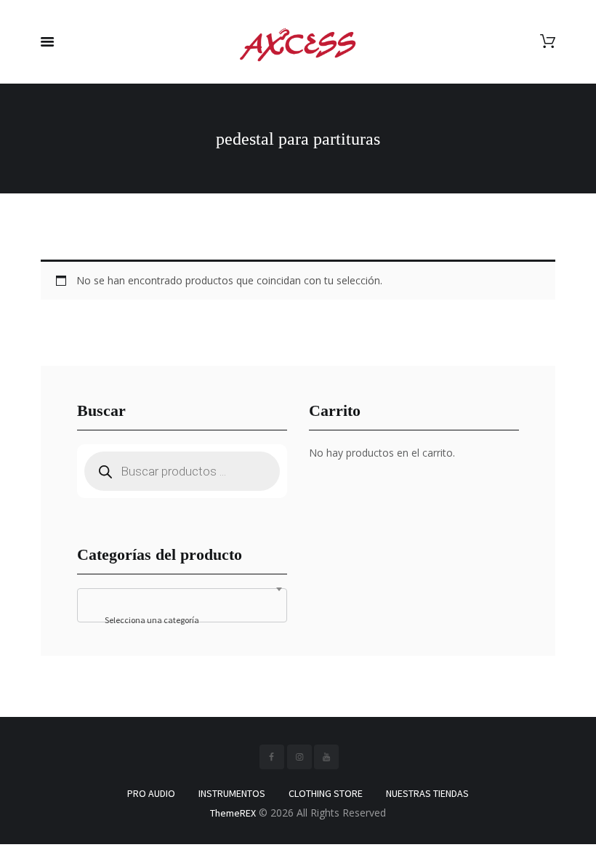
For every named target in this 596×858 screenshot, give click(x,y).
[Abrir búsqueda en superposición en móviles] (182, 471)
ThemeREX (233, 812)
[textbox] (182, 620)
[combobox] (182, 605)
